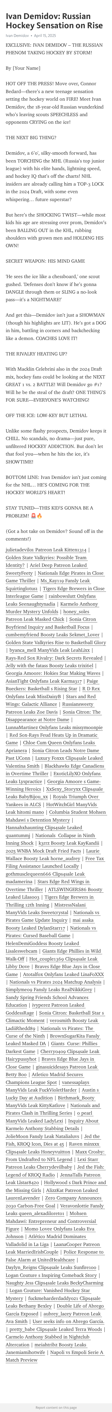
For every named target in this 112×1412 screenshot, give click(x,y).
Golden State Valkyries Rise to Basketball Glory (56, 642)
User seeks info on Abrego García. (68, 1321)
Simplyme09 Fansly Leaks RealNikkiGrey (49, 990)
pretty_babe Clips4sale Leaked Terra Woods (56, 1329)
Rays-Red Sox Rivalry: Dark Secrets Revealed (54, 658)
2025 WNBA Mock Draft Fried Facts (43, 851)
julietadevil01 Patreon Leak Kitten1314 (46, 550)
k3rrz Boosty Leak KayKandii (69, 843)
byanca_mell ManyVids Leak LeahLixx (50, 650)
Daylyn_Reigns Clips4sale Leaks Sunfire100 (51, 1267)
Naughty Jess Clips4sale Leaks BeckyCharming (54, 1283)
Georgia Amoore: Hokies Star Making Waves (53, 673)
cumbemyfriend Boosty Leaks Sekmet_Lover (52, 635)
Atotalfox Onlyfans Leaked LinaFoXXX (63, 974)
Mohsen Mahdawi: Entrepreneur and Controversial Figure (51, 1221)
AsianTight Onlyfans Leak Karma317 (44, 681)
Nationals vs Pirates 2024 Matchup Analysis (55, 982)
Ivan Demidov (17, 35)
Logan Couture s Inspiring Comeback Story (51, 1275)
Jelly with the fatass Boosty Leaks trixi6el (49, 666)
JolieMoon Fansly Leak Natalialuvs (42, 1136)
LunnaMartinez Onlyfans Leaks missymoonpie (54, 727)
